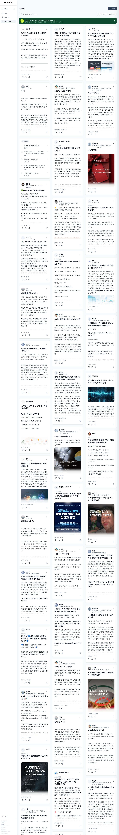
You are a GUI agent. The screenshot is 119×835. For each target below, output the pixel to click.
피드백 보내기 (4, 820)
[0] (22, 77)
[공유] (29, 77)
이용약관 (3, 824)
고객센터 (3, 822)
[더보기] (46, 29)
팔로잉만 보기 (112, 14)
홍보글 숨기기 (102, 14)
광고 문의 (3, 827)
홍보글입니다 (24, 633)
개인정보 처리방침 (5, 825)
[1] (22, 507)
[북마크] (47, 77)
